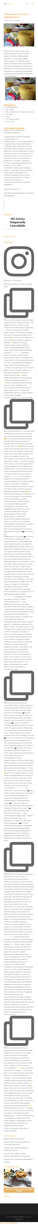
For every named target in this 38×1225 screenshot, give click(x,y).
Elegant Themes (18, 1217)
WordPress (19, 1219)
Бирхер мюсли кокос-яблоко (14, 1139)
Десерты (17, 20)
